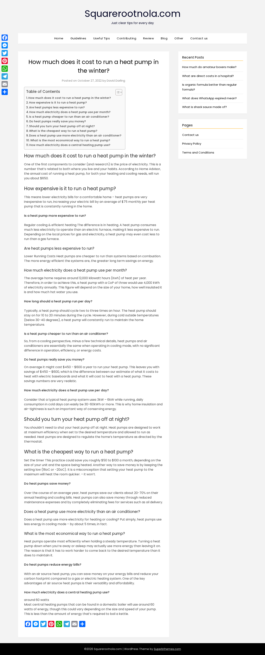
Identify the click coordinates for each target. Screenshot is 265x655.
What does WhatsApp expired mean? (209, 98)
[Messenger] (5, 45)
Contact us (199, 38)
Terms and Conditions (198, 152)
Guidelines (78, 38)
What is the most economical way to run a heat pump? (70, 140)
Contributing (126, 38)
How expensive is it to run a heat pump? (58, 102)
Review (148, 38)
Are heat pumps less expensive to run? (57, 107)
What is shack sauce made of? (204, 107)
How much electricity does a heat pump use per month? (69, 112)
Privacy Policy (191, 144)
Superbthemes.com (167, 649)
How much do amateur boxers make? (209, 67)
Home (58, 38)
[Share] (5, 92)
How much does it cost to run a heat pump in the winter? (69, 98)
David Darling (116, 81)
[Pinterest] (5, 61)
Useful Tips (101, 38)
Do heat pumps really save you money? (57, 121)
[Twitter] (5, 53)
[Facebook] (5, 37)
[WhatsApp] (5, 68)
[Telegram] (5, 76)
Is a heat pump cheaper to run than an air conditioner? (69, 117)
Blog (164, 38)
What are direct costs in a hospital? (208, 76)
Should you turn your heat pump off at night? (62, 126)
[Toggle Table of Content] (117, 92)
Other (178, 38)
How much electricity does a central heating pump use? (69, 145)
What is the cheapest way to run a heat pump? (63, 131)
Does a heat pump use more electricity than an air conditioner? (75, 135)
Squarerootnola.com (133, 13)
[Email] (5, 84)
